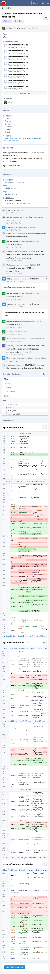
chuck (9, 126)
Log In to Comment (14, 967)
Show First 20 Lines (10, 648)
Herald (9, 217)
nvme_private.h (14, 414)
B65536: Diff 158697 (14, 244)
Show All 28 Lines (25, 433)
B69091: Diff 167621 (14, 325)
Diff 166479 (34, 279)
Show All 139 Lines (25, 481)
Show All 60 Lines (25, 721)
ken (8, 129)
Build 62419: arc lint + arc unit (18, 203)
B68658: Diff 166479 (14, 296)
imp (18, 28)
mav (9, 121)
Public (19, 21)
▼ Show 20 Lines (39, 481)
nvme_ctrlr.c (12, 411)
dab (10, 102)
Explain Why (27, 352)
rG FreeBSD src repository (14, 182)
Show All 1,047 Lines (24, 858)
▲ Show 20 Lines (10, 481)
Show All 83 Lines (24, 636)
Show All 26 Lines (25, 789)
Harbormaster (12, 241)
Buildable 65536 (14, 200)
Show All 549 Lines (26, 870)
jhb (8, 118)
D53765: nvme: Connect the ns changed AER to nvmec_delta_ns (24, 268)
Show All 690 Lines (26, 648)
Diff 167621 (34, 304)
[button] (48, 3)
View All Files (25, 93)
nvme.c (11, 407)
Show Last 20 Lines (39, 636)
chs (8, 124)
